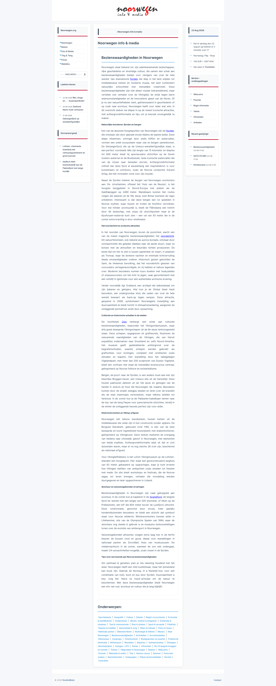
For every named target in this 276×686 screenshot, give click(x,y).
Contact (217, 680)
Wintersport (115, 642)
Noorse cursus (143, 653)
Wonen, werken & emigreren (143, 621)
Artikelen (197, 122)
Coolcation (103, 660)
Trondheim (210, 67)
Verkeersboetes (156, 642)
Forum (64, 60)
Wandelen (129, 642)
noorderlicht (167, 236)
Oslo (124, 321)
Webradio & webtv (117, 653)
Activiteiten (141, 635)
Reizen (64, 47)
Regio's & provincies (155, 617)
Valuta (196, 111)
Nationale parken (106, 631)
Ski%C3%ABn (199, 156)
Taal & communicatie (119, 624)
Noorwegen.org (108, 31)
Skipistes (141, 642)
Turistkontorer (131, 639)
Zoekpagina (131, 657)
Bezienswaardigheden (122, 635)
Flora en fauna (165, 628)
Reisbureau (103, 639)
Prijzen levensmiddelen (150, 657)
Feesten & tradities (107, 628)
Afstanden (146, 646)
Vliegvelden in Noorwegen (132, 649)
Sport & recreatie (156, 624)
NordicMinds (68, 680)
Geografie (118, 617)
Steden (139, 617)
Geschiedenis (104, 617)
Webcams (163, 649)
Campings (117, 639)
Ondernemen (121, 621)
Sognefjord (156, 496)
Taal (131, 653)
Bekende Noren (124, 631)
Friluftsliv (171, 624)
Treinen (114, 649)
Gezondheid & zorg (128, 628)
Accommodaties (157, 635)
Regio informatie (201, 105)
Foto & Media (67, 51)
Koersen (157, 653)
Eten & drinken (138, 624)
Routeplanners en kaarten (153, 639)
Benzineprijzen (105, 646)
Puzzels (102, 653)
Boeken (151, 649)
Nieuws (161, 631)
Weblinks (65, 64)
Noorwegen (66, 43)
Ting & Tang (67, 55)
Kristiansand (199, 165)
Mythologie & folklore (145, 631)
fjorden (134, 79)
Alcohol (167, 657)
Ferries (135, 646)
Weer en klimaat (147, 628)
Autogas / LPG (122, 646)
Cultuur (129, 617)
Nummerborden (115, 657)
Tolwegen (171, 642)
